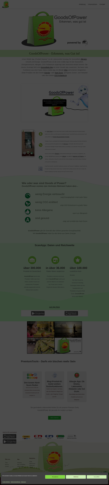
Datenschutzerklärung (15, 481)
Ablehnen (75, 477)
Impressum (23, 481)
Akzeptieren (55, 477)
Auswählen (97, 477)
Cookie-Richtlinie (6, 481)
